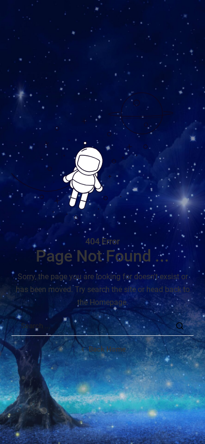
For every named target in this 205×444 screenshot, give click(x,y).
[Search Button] (179, 325)
